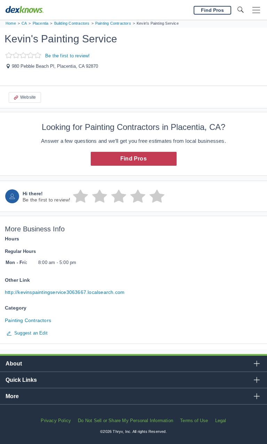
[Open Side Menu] (256, 10)
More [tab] (12, 396)
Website (28, 97)
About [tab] (14, 364)
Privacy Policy (56, 420)
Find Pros (133, 159)
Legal (220, 420)
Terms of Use (194, 420)
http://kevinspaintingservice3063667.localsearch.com (64, 292)
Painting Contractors (28, 320)
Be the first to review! (67, 55)
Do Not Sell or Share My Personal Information (125, 420)
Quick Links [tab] (21, 380)
